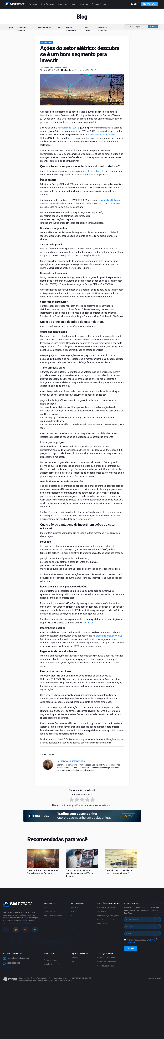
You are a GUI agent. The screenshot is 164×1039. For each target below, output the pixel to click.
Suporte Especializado (106, 966)
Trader (59, 27)
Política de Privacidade (53, 916)
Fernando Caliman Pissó (55, 67)
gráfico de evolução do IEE (109, 635)
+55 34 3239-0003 (13, 963)
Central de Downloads (106, 958)
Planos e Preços (99, 4)
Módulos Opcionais (52, 964)
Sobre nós (48, 908)
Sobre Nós (62, 4)
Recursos (84, 4)
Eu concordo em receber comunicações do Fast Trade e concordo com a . (142, 940)
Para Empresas (47, 4)
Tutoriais (74, 958)
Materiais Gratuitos (102, 29)
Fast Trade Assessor (105, 920)
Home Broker (102, 924)
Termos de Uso (50, 912)
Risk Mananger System (106, 907)
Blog (73, 4)
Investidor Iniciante (22, 29)
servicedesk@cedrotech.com (18, 958)
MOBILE (73, 912)
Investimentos (45, 27)
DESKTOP (74, 908)
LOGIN (134, 4)
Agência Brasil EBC (67, 127)
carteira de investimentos (92, 171)
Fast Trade (87, 29)
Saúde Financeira (71, 29)
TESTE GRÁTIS (149, 4)
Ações (10, 27)
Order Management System (108, 915)
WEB (72, 916)
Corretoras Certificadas (106, 962)
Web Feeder (102, 912)
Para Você (33, 4)
